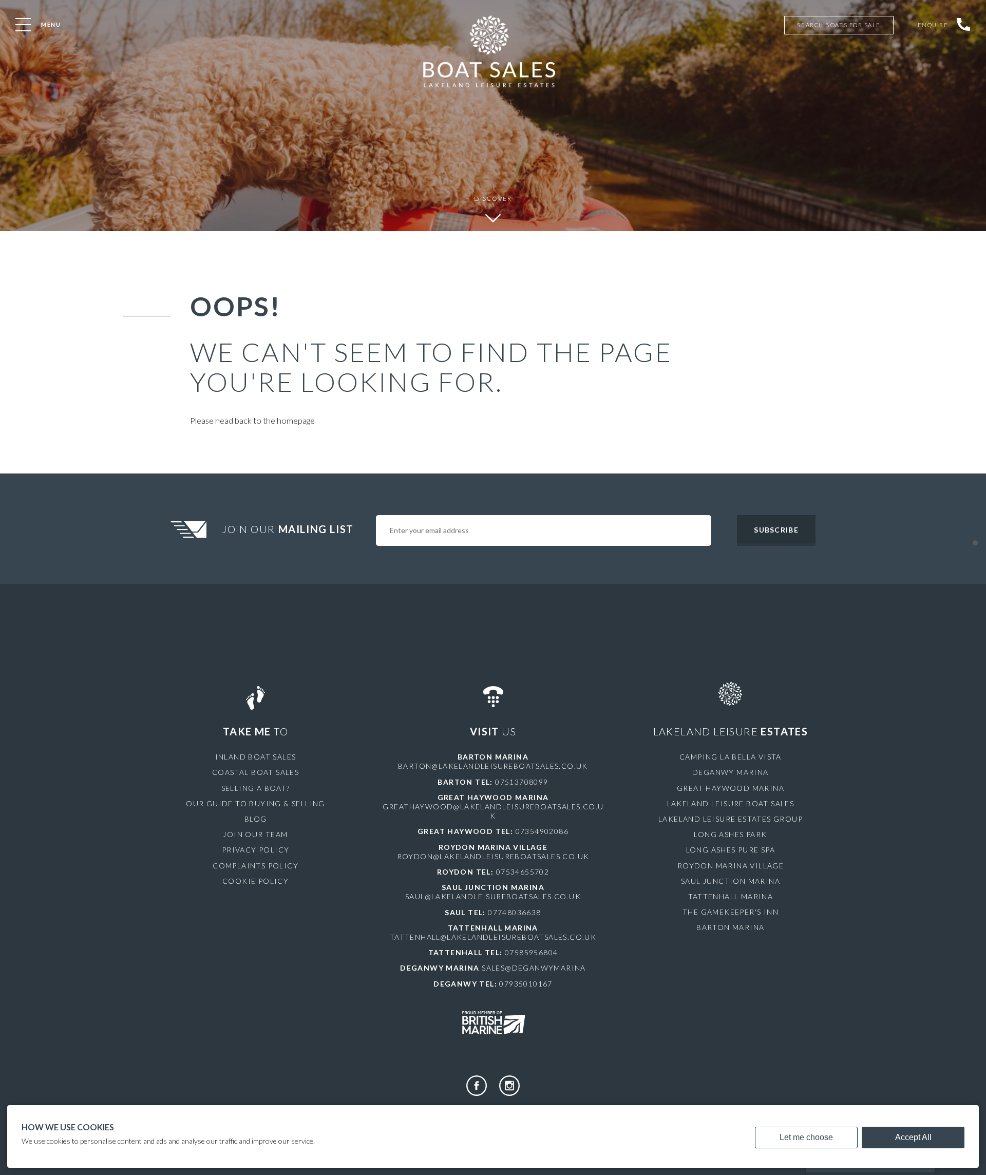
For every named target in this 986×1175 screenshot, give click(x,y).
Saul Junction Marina (730, 881)
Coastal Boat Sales (255, 772)
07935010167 (525, 983)
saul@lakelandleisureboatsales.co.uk (493, 896)
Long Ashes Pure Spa (730, 849)
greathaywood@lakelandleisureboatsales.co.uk (493, 811)
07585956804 (531, 952)
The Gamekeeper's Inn (730, 911)
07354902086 (542, 831)
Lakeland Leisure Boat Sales (730, 803)
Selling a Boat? (255, 788)
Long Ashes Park (730, 834)
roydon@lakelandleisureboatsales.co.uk (493, 856)
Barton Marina (730, 927)
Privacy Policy (256, 849)
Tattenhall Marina (730, 896)
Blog (255, 818)
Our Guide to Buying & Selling (255, 803)
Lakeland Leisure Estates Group (730, 818)
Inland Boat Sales (255, 756)
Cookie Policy (255, 881)
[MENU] (23, 24)
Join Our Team (255, 834)
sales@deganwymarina (534, 967)
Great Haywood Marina (730, 788)
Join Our (288, 529)
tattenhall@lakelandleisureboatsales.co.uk (493, 937)
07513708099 (521, 782)
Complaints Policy (255, 865)
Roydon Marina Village (730, 865)
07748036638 (514, 912)
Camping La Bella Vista (730, 756)
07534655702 (522, 871)
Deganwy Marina (730, 772)
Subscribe (776, 529)
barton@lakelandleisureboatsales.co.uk (493, 766)
